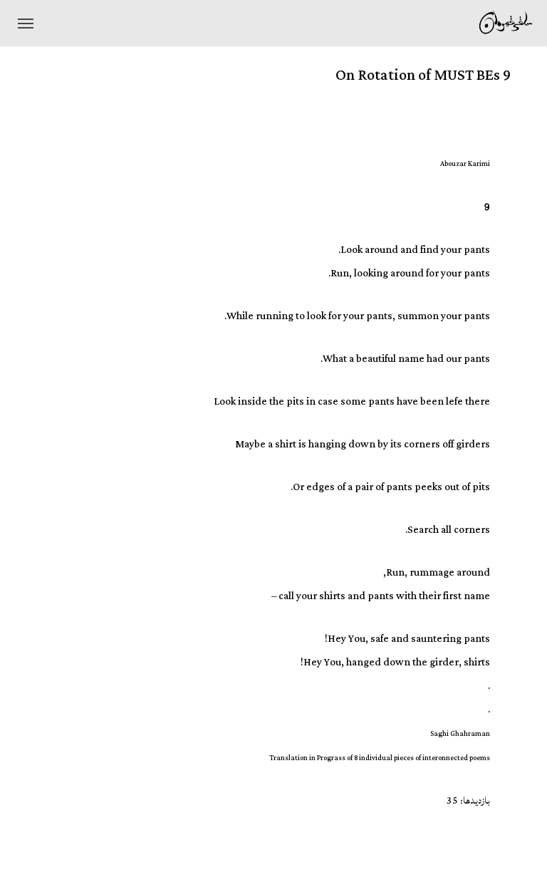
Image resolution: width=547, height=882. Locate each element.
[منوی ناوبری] (25, 23)
